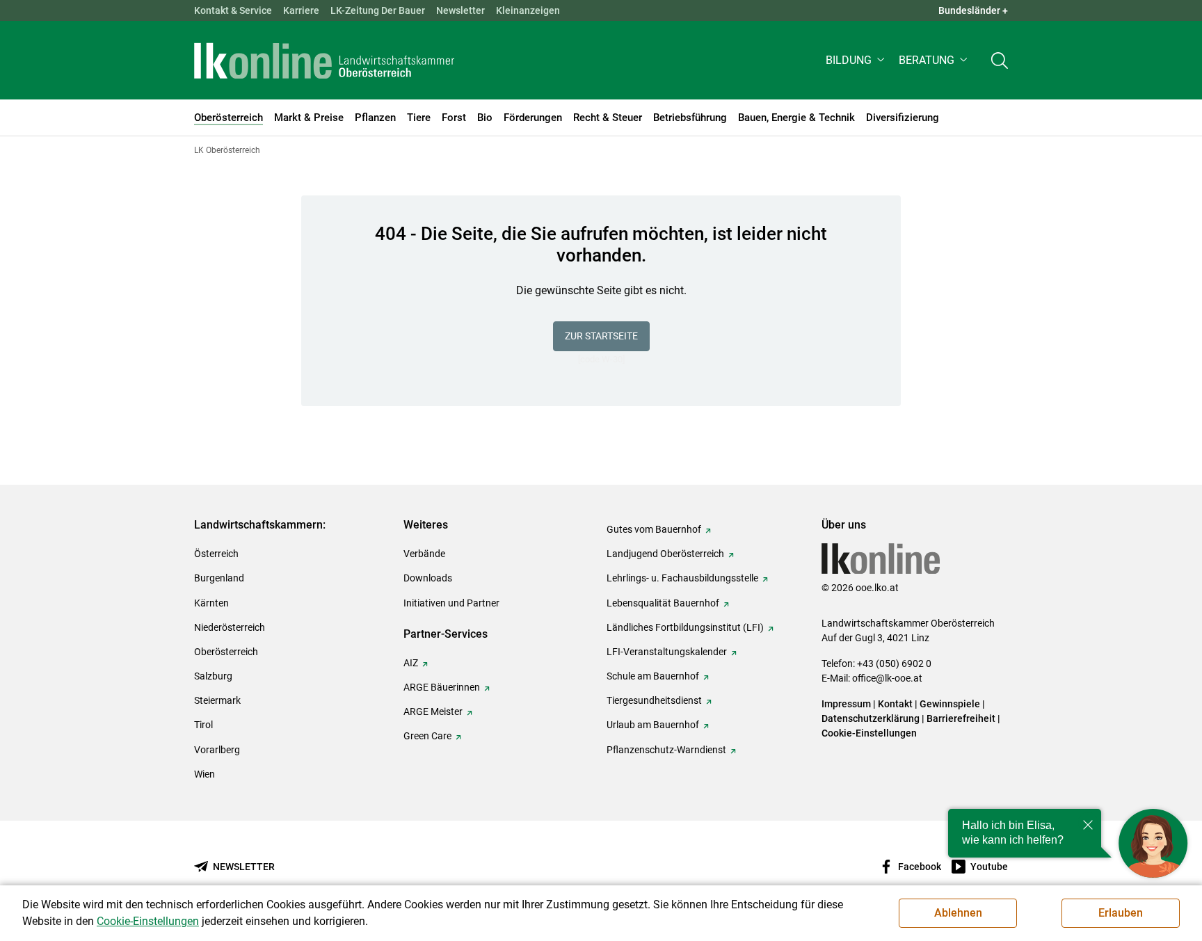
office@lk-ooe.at (887, 678)
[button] (856, 60)
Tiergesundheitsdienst (654, 700)
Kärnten (211, 603)
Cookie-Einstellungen (869, 733)
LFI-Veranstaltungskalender (667, 651)
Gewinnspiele (950, 703)
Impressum (846, 703)
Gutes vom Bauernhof (654, 529)
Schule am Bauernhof (653, 676)
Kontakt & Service (233, 10)
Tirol (203, 724)
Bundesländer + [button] (973, 10)
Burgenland (219, 578)
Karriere (301, 10)
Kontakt (895, 703)
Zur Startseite (601, 335)
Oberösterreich (226, 651)
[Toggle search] (999, 60)
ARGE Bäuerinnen (441, 687)
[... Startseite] (324, 60)
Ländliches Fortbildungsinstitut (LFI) (685, 627)
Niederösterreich (229, 627)
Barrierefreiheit (961, 718)
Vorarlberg (217, 749)
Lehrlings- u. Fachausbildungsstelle (682, 578)
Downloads (427, 578)
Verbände (424, 553)
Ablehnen (958, 912)
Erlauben (1120, 912)
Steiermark (217, 700)
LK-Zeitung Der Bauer (377, 10)
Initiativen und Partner (451, 603)
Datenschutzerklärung (871, 718)
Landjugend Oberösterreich (665, 553)
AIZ (410, 662)
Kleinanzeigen (528, 10)
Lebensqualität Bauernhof (663, 603)
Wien (204, 774)
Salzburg (213, 676)
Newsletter (460, 10)
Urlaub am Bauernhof (653, 724)
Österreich (216, 553)
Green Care (427, 735)
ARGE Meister (433, 711)
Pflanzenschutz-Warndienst (666, 749)
